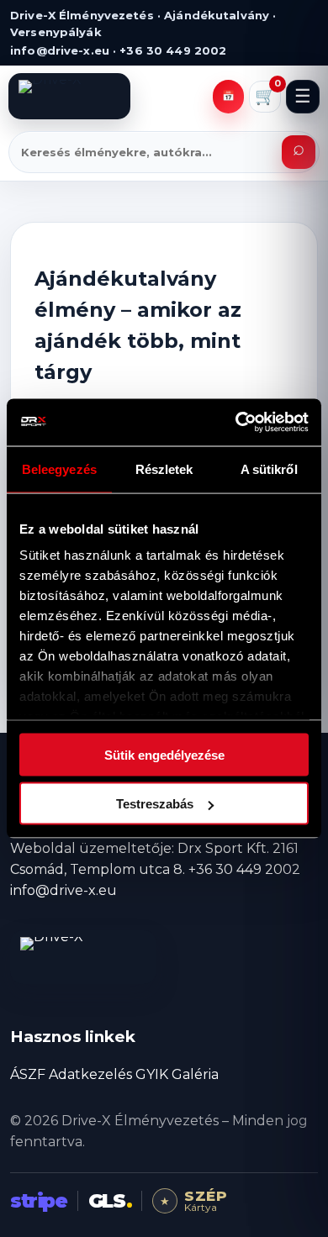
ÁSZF (27, 1074)
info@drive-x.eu (63, 890)
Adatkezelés (90, 1074)
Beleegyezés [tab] (59, 468)
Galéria (195, 1074)
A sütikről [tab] (269, 468)
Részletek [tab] (164, 468)
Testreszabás (154, 804)
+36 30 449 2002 (244, 869)
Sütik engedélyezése (164, 754)
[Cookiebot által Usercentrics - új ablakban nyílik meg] (236, 423)
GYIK (151, 1074)
